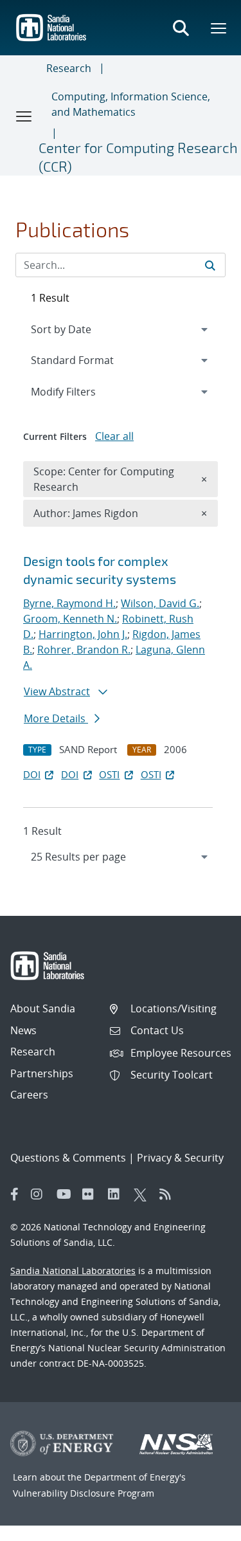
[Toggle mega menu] (219, 28)
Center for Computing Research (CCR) (138, 156)
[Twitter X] (143, 1194)
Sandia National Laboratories (73, 1270)
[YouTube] (66, 1194)
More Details (56, 718)
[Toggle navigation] (24, 116)
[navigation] (120, 857)
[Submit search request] (210, 265)
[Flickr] (92, 1194)
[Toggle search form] (180, 28)
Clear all (114, 436)
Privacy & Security (180, 1158)
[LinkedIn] (117, 1194)
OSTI (109, 774)
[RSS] (169, 1194)
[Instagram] (40, 1194)
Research (68, 68)
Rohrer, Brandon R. (83, 650)
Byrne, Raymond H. (69, 603)
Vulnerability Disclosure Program (83, 1493)
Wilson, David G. (160, 603)
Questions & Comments (68, 1158)
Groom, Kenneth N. (70, 619)
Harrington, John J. (83, 634)
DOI (31, 774)
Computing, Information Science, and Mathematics (130, 104)
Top (202, 1526)
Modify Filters (80, 391)
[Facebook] (14, 1194)
